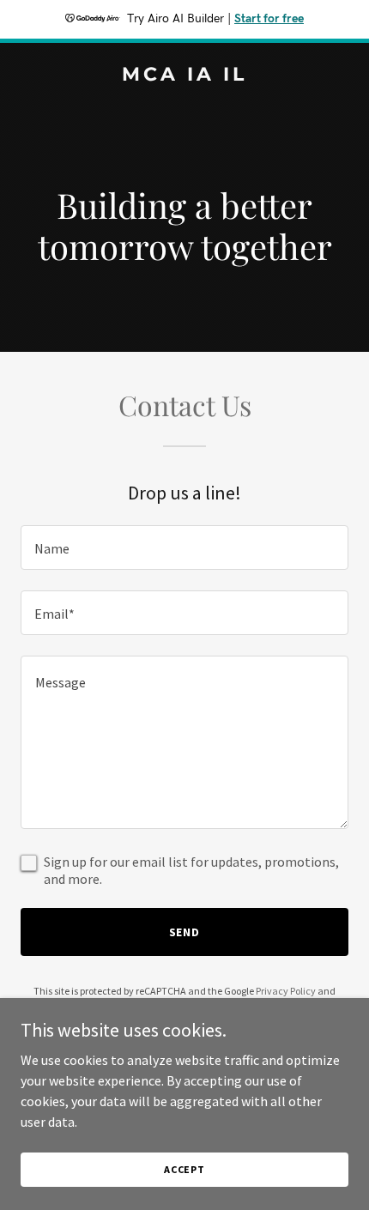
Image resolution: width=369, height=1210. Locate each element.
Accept (184, 1169)
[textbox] (184, 547)
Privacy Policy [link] (286, 990)
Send (185, 932)
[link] (184, 75)
